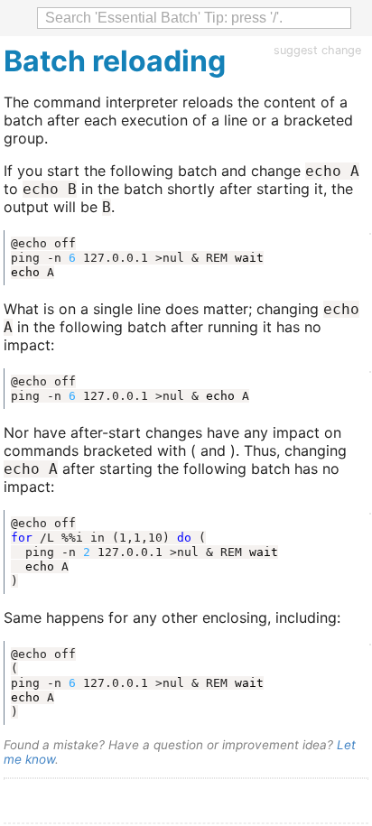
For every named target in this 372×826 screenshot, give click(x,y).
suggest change (317, 50)
